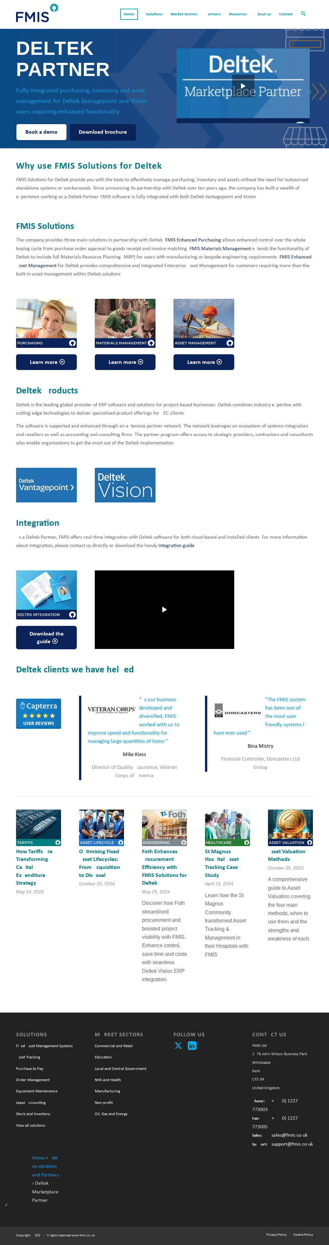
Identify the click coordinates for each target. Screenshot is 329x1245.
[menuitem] (129, 14)
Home (38, 1158)
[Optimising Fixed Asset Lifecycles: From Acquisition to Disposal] (101, 828)
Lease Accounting (31, 1103)
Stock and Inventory (33, 1114)
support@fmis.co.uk (292, 1144)
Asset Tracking (28, 1057)
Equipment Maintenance (37, 1091)
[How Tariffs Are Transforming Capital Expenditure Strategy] (38, 828)
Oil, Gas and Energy (111, 1114)
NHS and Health (108, 1080)
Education (103, 1057)
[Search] (305, 14)
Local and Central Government (120, 1069)
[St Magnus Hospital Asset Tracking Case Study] (227, 828)
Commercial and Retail (114, 1046)
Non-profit (104, 1103)
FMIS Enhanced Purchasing (193, 240)
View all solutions (30, 1125)
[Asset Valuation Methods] (290, 828)
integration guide (176, 545)
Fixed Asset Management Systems (44, 1046)
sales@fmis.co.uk (289, 1135)
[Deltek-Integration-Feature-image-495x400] (46, 594)
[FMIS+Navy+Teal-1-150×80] (37, 14)
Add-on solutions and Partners (45, 1167)
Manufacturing (107, 1091)
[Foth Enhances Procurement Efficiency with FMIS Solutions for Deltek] (164, 828)
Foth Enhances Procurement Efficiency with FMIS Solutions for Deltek (164, 867)
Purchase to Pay (29, 1069)
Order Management (32, 1080)
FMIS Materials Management (220, 248)
